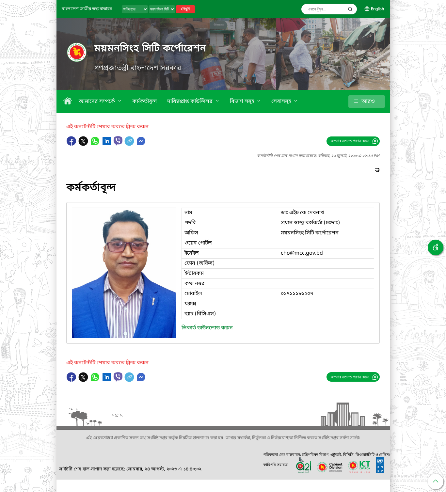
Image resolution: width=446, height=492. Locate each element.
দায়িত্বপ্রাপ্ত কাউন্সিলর (190, 101)
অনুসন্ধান (350, 9)
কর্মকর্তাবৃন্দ (144, 101)
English (377, 9)
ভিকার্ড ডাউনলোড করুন (207, 328)
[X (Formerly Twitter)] (84, 144)
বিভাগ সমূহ (242, 101)
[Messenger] (141, 144)
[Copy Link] (130, 144)
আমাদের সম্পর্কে (97, 101)
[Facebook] (72, 144)
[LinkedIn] (107, 144)
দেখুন (185, 9)
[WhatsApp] (96, 144)
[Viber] (118, 141)
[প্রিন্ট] (377, 170)
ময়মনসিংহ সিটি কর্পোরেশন (150, 48)
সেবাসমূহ (281, 101)
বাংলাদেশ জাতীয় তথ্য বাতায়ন (87, 9)
